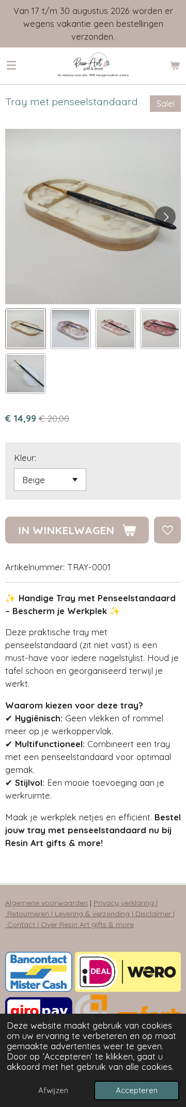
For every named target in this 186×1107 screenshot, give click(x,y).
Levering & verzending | (95, 913)
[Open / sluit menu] (11, 65)
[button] (25, 328)
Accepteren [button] (137, 1090)
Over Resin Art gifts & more (87, 924)
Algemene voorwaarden (46, 902)
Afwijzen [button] (53, 1090)
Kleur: (25, 457)
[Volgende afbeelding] (165, 216)
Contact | (24, 924)
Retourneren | (31, 913)
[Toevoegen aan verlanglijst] (167, 530)
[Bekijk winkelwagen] (174, 65)
